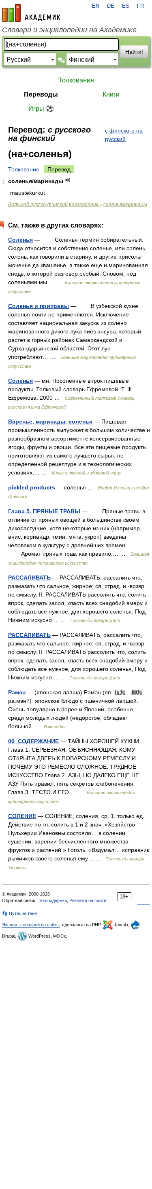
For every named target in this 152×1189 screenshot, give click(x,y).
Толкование (23, 169)
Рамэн (17, 692)
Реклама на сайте (87, 900)
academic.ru (31, 13)
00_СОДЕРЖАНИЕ (33, 741)
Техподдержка (52, 900)
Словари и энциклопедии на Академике (69, 30)
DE (110, 6)
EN (95, 6)
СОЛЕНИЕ (22, 816)
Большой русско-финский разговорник (54, 204)
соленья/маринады (125, 204)
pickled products (31, 487)
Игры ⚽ (41, 108)
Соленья (20, 239)
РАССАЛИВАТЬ (29, 577)
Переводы (41, 94)
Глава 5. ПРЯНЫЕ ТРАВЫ (44, 511)
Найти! (134, 51)
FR (140, 6)
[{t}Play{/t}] (68, 180)
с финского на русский (124, 134)
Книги (111, 94)
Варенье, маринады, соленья (50, 421)
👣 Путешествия (19, 913)
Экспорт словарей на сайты (31, 924)
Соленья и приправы (38, 306)
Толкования (76, 80)
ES (125, 6)
